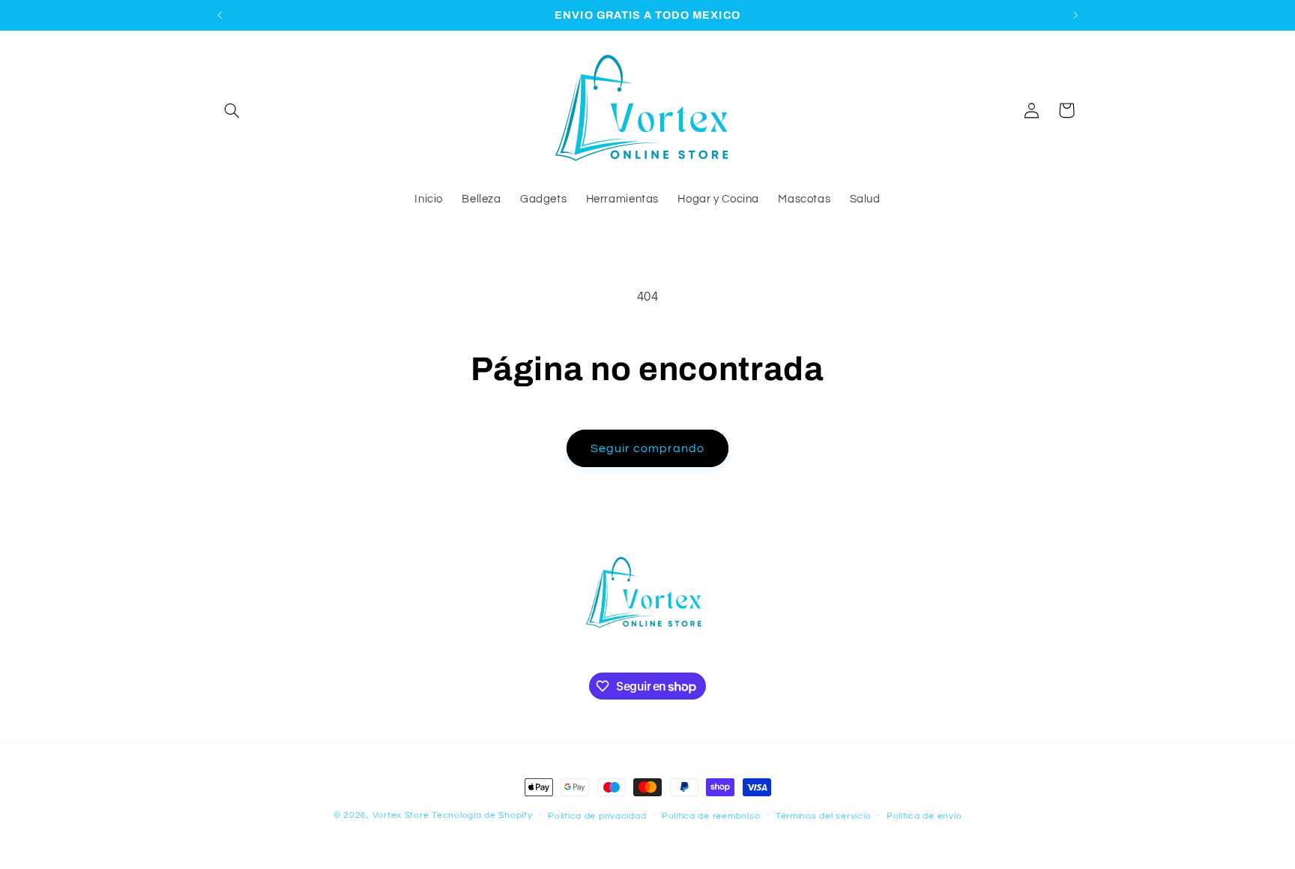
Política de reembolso (711, 816)
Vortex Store (400, 815)
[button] (232, 110)
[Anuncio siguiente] (1075, 15)
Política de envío (924, 816)
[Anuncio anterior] (219, 15)
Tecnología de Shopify (482, 815)
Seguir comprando (648, 448)
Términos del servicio (823, 816)
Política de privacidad (597, 816)
